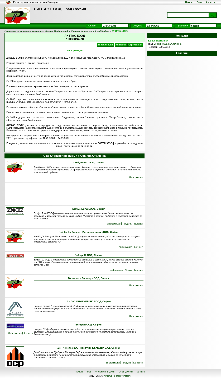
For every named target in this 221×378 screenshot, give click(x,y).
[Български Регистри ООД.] (15, 283)
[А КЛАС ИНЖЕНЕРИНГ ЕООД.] (15, 309)
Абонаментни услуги (105, 372)
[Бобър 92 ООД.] (15, 256)
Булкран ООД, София (88, 324)
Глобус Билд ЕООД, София (88, 208)
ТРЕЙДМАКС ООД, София (88, 162)
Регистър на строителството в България (35, 2)
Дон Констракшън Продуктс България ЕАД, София (88, 347)
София (157, 44)
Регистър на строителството (117, 376)
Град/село (182, 25)
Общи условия (126, 372)
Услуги (128, 270)
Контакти (210, 2)
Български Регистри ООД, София (88, 278)
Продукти (127, 223)
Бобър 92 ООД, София (88, 255)
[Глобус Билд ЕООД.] (15, 211)
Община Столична (171, 44)
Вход (199, 2)
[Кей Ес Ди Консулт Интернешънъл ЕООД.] (15, 237)
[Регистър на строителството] (17, 15)
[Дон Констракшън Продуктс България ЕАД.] (15, 357)
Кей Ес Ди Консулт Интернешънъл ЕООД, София (88, 232)
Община (137, 25)
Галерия (138, 223)
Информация (105, 44)
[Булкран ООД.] (15, 326)
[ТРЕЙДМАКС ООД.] (15, 167)
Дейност (138, 247)
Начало (189, 2)
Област (92, 25)
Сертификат (135, 44)
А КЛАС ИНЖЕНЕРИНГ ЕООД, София (88, 301)
